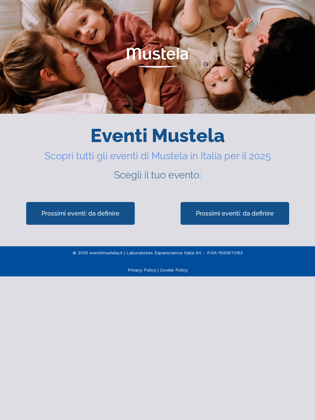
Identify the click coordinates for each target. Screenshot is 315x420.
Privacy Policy (142, 269)
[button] (80, 213)
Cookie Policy (174, 269)
